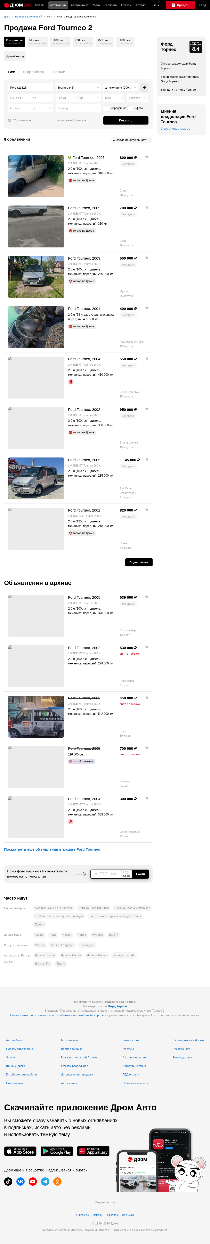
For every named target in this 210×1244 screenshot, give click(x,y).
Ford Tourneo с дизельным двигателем (115, 916)
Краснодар (87, 945)
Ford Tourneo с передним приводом (59, 916)
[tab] (11, 74)
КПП (108, 97)
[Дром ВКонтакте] (20, 1181)
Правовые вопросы (135, 1083)
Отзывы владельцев (74, 1065)
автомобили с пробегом (54, 1015)
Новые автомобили (23, 1015)
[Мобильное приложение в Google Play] (57, 1151)
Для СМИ (128, 1214)
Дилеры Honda (71, 955)
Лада (53, 934)
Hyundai (97, 934)
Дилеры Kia (42, 963)
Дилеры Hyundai (124, 955)
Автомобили (58, 5)
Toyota (39, 934)
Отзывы (126, 5)
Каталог (141, 5)
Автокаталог (69, 1083)
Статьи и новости (134, 1057)
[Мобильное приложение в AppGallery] (93, 1151)
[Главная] (17, 5)
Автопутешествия (134, 1065)
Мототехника (70, 1040)
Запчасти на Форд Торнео (178, 89)
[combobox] (31, 87)
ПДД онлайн (131, 1074)
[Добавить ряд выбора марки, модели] (144, 87)
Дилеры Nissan (97, 955)
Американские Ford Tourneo (54, 907)
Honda (82, 934)
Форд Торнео (168, 47)
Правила (112, 1214)
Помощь (98, 1214)
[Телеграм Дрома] (45, 1181)
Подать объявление (19, 1048)
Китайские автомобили (21, 1074)
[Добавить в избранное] (146, 156)
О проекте (82, 1214)
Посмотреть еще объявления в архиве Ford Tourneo (52, 849)
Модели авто (103, 1202)
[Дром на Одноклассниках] (57, 1181)
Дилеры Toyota (45, 955)
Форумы (128, 1048)
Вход (202, 5)
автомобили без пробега (89, 1015)
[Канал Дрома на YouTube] (33, 1181)
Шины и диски (15, 1065)
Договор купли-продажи (77, 1074)
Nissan (67, 934)
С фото (138, 108)
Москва (39, 5)
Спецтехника (15, 1083)
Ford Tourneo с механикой (132, 907)
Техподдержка (182, 1057)
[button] (39, 924)
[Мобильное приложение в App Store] (20, 1151)
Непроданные (118, 108)
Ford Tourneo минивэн (94, 907)
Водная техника (71, 1048)
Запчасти (110, 5)
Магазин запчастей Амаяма (79, 1057)
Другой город (15, 56)
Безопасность (182, 1048)
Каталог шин (131, 1040)
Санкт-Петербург (62, 945)
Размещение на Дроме (188, 1040)
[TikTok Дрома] (8, 1181)
